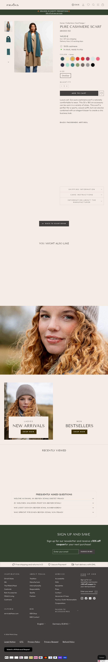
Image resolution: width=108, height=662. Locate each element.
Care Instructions (82, 195)
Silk (5, 582)
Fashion (33, 596)
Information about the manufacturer (82, 201)
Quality (32, 593)
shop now (28, 432)
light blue (93, 59)
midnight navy (62, 65)
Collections (70, 23)
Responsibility (35, 589)
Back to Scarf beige (55, 223)
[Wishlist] (88, 4)
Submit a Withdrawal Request (18, 649)
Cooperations (60, 603)
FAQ (56, 582)
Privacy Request (51, 642)
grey (88, 65)
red (78, 59)
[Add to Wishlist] (101, 93)
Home (62, 23)
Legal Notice (9, 642)
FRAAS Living (9, 596)
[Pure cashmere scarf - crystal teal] (61, 171)
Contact (58, 593)
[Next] (8, 61)
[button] (103, 661)
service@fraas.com (11, 613)
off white (67, 59)
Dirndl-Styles (9, 579)
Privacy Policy (34, 642)
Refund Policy (69, 642)
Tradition (33, 579)
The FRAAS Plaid (10, 586)
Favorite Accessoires (62, 610)
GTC (21, 642)
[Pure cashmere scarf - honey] (61, 173)
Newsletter (59, 586)
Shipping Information (82, 189)
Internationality (35, 586)
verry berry (88, 59)
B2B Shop (33, 613)
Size (62, 71)
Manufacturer (35, 582)
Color (67, 54)
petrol (72, 65)
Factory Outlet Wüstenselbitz (66, 600)
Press (57, 589)
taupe (83, 65)
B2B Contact (34, 617)
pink (98, 59)
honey (72, 59)
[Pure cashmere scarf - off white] (64, 171)
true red (83, 59)
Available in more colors (63, 178)
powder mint (67, 65)
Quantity (65, 82)
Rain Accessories (10, 593)
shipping (73, 39)
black (93, 65)
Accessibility (59, 579)
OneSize (65, 75)
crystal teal (62, 59)
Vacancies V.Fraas (62, 596)
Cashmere (8, 600)
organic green (78, 65)
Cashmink (7, 589)
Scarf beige (79, 23)
